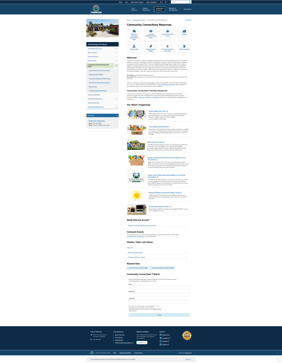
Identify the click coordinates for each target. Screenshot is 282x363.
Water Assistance (184, 49)
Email (130, 284)
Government (187, 9)
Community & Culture (159, 9)
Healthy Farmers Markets (96, 74)
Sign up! (159, 315)
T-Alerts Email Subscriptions (124, 342)
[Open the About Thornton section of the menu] (116, 52)
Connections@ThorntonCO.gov (166, 84)
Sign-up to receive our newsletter (149, 97)
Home (128, 20)
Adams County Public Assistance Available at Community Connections (167, 176)
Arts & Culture (92, 60)
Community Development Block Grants (100, 78)
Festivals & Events (93, 56)
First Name (132, 291)
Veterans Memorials (93, 102)
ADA (115, 353)
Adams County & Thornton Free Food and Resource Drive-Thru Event (167, 158)
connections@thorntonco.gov (135, 236)
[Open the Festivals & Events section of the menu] (116, 56)
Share (190, 20)
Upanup (188, 353)
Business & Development (173, 9)
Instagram (163, 338)
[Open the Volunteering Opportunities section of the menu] (116, 106)
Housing (184, 34)
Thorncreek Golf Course (95, 48)
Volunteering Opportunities (96, 107)
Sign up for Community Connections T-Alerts (134, 36)
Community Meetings (94, 94)
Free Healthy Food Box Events (159, 126)
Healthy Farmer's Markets (151, 50)
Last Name (132, 298)
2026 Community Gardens (156, 142)
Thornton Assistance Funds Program (99, 82)
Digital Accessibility (125, 353)
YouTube (163, 341)
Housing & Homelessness (95, 98)
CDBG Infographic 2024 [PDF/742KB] (162, 268)
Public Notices (119, 340)
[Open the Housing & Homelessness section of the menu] (116, 98)
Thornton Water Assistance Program (99, 70)
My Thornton (118, 337)
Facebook (163, 335)
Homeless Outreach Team (167, 35)
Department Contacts (137, 2)
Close (187, 359)
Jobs (126, 2)
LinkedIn (163, 344)
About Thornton (92, 52)
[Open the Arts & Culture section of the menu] (116, 60)
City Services (134, 9)
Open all (129, 247)
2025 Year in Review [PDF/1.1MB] (138, 268)
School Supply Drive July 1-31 (158, 111)
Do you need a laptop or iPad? (160, 206)
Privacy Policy (138, 353)
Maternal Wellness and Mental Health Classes (165, 192)
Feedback (142, 343)
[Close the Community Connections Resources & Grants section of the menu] (116, 65)
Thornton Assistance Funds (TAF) (168, 50)
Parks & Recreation (146, 9)
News (120, 2)
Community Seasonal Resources (98, 90)
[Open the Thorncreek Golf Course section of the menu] (116, 48)
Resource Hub (93, 86)
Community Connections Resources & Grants (98, 65)
